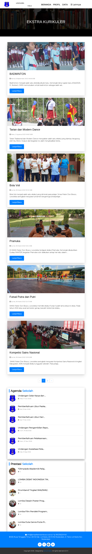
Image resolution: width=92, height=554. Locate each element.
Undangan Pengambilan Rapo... (33, 428)
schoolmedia (48, 551)
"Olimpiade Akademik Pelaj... (31, 469)
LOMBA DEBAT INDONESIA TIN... (33, 479)
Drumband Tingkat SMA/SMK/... (33, 490)
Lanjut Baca (17, 91)
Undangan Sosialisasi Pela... (31, 449)
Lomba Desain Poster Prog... (31, 501)
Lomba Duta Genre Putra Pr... (32, 522)
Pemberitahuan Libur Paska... (32, 406)
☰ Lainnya (76, 4)
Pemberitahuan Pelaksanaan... (32, 438)
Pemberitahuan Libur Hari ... (31, 417)
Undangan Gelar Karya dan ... (32, 396)
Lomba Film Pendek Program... (33, 511)
